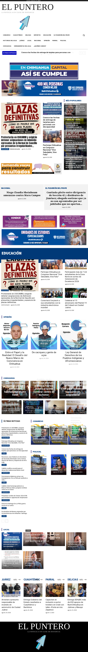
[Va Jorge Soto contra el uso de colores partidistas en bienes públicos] (40, 434)
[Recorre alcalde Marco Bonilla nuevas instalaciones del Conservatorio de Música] (55, 407)
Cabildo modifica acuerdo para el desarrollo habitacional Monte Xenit (13, 469)
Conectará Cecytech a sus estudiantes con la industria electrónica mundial (50, 304)
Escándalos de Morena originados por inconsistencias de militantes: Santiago (14, 512)
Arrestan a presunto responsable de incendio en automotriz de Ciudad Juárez (11, 605)
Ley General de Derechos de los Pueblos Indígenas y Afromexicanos (73, 356)
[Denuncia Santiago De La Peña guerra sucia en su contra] (76, 541)
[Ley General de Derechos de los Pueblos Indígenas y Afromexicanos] (73, 334)
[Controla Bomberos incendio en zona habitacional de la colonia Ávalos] (38, 464)
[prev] (80, 53)
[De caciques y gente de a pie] (44, 334)
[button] (83, 35)
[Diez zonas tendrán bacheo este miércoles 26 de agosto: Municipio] (33, 407)
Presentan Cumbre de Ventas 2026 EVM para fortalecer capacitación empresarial (14, 496)
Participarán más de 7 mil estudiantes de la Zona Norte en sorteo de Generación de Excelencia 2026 (76, 276)
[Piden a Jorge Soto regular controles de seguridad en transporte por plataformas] (59, 434)
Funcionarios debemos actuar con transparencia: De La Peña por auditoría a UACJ (15, 478)
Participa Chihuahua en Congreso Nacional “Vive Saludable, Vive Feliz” (52, 150)
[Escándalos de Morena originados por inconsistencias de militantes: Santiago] (33, 560)
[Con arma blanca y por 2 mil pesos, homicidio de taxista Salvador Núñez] (78, 464)
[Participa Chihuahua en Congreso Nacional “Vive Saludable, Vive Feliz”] (52, 136)
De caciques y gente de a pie (44, 354)
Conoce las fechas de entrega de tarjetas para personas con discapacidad (51, 122)
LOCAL (45, 114)
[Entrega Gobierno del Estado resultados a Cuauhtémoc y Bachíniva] (33, 590)
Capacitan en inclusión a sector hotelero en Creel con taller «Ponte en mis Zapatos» (55, 605)
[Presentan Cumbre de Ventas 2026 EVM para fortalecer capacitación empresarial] (73, 390)
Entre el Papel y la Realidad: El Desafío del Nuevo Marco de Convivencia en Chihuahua (14, 358)
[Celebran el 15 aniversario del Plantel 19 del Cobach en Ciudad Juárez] (76, 293)
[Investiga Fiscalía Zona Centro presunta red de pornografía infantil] (58, 464)
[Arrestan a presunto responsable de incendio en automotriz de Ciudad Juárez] (11, 590)
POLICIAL (36, 456)
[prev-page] (3, 521)
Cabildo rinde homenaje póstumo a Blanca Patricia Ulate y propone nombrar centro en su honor (14, 487)
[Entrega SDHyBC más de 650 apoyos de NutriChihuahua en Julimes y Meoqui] (77, 590)
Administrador (15, 149)
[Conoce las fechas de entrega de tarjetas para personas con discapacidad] (52, 109)
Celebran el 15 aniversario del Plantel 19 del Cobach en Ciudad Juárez (76, 304)
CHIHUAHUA (5, 473)
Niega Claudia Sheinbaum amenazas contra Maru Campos (21, 194)
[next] (84, 53)
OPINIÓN (14, 348)
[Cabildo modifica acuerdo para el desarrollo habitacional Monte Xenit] (15, 390)
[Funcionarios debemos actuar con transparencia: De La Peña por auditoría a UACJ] (44, 539)
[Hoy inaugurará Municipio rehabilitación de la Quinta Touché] (12, 407)
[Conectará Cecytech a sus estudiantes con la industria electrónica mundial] (52, 293)
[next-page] (6, 521)
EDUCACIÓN (5, 149)
